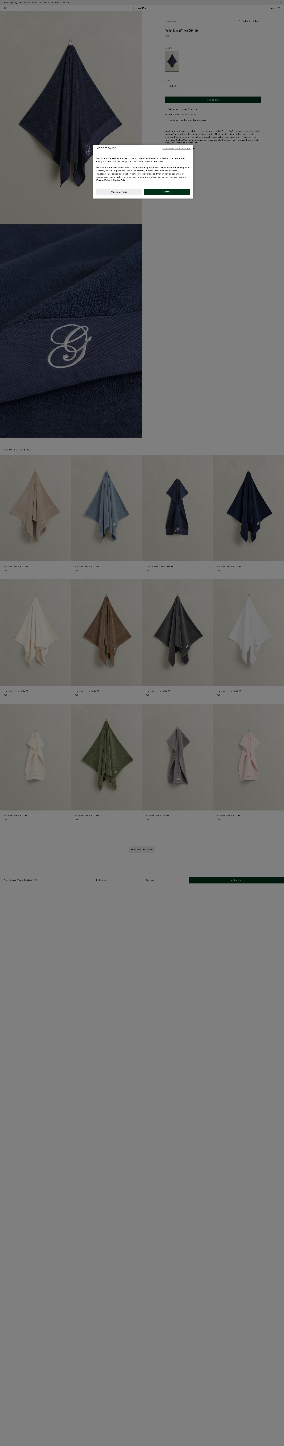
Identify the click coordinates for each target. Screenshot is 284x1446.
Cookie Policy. (120, 180)
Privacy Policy (103, 180)
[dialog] (143, 172)
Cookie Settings (119, 191)
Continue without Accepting (176, 148)
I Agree (167, 191)
